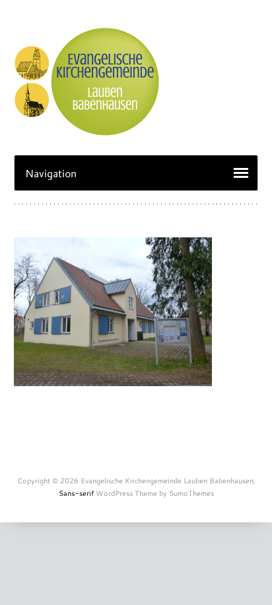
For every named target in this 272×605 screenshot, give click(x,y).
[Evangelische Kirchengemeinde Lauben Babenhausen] (86, 128)
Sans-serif (76, 493)
